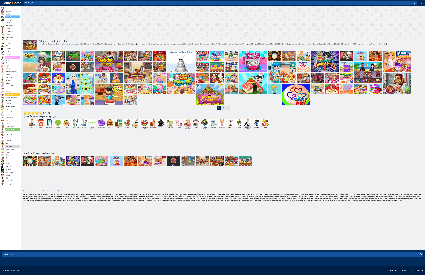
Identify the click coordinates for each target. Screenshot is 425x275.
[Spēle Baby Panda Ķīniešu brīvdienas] (30, 89)
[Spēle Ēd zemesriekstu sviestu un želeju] (58, 67)
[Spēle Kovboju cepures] (360, 89)
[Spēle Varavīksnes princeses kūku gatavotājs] (159, 78)
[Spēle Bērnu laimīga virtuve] (231, 78)
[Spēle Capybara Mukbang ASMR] (360, 56)
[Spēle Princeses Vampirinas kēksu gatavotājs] (58, 100)
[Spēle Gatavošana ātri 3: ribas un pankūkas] (145, 56)
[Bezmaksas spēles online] (12, 3)
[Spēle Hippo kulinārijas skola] (159, 89)
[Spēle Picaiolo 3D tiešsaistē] (44, 78)
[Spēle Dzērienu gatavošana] (274, 89)
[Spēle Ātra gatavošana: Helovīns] (317, 78)
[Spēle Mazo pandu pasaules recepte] (253, 83)
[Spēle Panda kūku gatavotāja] (202, 67)
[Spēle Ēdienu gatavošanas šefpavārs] (368, 72)
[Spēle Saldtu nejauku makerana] (202, 56)
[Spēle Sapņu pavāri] (37, 61)
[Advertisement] (123, 22)
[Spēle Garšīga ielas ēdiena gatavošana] (58, 89)
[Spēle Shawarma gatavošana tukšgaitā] (289, 56)
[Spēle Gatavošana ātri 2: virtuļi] (109, 61)
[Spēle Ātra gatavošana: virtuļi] (332, 78)
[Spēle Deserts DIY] (101, 78)
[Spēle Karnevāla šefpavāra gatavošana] (30, 100)
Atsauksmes (419, 270)
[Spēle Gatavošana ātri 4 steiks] (130, 56)
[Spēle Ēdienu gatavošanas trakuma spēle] (30, 78)
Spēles (404, 270)
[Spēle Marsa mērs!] (375, 56)
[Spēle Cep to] (116, 78)
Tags (411, 270)
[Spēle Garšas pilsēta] (138, 72)
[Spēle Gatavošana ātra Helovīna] (73, 56)
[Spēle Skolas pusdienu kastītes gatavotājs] (346, 78)
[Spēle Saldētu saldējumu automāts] (217, 56)
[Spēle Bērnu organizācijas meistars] (303, 67)
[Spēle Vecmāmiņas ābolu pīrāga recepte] (181, 83)
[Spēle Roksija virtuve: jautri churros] (87, 100)
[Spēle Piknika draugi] (73, 100)
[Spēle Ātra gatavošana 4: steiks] (303, 78)
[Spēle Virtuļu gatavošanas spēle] (375, 89)
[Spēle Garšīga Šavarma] (87, 67)
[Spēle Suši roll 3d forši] (109, 94)
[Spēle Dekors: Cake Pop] (217, 67)
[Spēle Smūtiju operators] (231, 67)
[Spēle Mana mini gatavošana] (217, 78)
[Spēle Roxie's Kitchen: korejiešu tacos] (303, 56)
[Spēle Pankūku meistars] (231, 56)
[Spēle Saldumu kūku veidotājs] (253, 61)
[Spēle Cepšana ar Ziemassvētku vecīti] (202, 78)
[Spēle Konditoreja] (130, 89)
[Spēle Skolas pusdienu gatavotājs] (44, 100)
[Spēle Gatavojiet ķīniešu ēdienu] (332, 89)
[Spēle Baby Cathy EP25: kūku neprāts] (231, 89)
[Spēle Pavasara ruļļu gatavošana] (159, 56)
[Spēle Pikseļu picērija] (73, 67)
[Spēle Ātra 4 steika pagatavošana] (159, 67)
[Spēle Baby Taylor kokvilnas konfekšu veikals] (346, 89)
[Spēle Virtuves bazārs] (58, 56)
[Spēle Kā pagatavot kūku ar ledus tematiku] (80, 83)
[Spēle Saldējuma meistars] (210, 94)
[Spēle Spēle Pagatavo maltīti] (274, 56)
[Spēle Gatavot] (317, 89)
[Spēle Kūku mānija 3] (325, 61)
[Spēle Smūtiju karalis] (346, 67)
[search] (414, 3)
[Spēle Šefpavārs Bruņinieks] (346, 56)
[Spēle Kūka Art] (296, 94)
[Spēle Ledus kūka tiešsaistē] (181, 61)
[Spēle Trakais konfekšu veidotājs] (130, 100)
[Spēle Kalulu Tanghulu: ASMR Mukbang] (87, 56)
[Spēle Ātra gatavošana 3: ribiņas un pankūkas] (397, 83)
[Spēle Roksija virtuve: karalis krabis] (282, 72)
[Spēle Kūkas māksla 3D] (58, 78)
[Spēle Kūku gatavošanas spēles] (145, 89)
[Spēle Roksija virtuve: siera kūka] (397, 61)
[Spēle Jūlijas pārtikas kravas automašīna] (44, 89)
